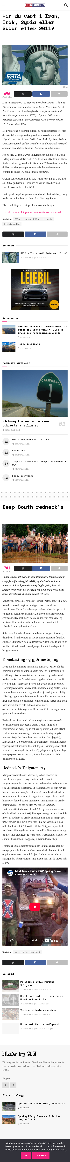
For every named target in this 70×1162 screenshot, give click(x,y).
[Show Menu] (4, 5)
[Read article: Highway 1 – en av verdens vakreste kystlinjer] (35, 393)
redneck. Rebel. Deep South (27, 952)
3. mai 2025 (40, 1004)
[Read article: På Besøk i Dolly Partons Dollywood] (10, 986)
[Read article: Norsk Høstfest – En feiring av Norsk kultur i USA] (10, 1000)
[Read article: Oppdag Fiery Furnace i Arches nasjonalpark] (8, 1119)
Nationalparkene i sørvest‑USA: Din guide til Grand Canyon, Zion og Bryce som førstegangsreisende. (42, 329)
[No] (66, 1150)
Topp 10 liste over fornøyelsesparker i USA (39, 463)
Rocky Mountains (29, 343)
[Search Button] (66, 5)
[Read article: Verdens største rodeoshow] (10, 1014)
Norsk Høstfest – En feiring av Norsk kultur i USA (41, 997)
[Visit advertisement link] (35, 289)
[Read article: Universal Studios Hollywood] (10, 1028)
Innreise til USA (31, 219)
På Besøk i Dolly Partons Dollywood (37, 983)
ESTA (17, 219)
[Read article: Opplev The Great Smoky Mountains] (8, 1106)
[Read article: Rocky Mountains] (8, 347)
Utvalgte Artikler (12, 223)
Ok (26, 1155)
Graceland (18, 450)
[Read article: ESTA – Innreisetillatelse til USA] (10, 257)
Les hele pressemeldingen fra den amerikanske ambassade (32, 212)
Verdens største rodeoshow (38, 1010)
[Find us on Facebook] (5, 1085)
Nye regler (48, 219)
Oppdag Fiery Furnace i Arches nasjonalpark (39, 1117)
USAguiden (28, 258)
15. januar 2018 (42, 1029)
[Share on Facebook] (41, 94)
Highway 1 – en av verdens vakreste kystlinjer (26, 423)
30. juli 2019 (41, 1014)
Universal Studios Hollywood (39, 1024)
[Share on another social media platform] (59, 94)
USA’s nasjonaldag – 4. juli (31, 439)
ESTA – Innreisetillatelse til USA (43, 253)
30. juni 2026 (41, 258)
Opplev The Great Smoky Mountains (41, 1103)
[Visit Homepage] (35, 5)
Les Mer (41, 1155)
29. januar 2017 (25, 348)
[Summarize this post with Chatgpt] (23, 94)
